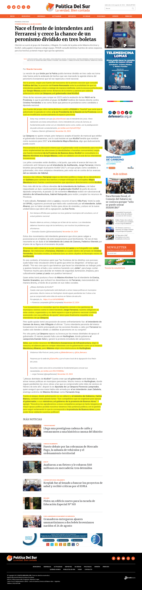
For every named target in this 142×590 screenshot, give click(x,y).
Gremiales (41, 16)
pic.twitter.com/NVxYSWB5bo (52, 371)
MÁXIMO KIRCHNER (41, 60)
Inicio (12, 16)
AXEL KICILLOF (31, 60)
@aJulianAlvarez (59, 119)
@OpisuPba (53, 359)
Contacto (88, 569)
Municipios (26, 16)
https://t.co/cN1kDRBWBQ (53, 299)
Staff (80, 569)
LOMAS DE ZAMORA (32, 59)
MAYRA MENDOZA (85, 60)
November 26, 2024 (63, 131)
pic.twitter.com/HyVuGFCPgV (69, 128)
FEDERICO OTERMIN (52, 60)
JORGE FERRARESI (56, 59)
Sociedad (86, 16)
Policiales (101, 16)
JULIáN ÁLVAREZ (71, 59)
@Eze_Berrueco (81, 352)
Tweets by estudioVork (115, 268)
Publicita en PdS (69, 569)
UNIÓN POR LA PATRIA (97, 60)
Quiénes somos (55, 569)
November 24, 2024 (70, 232)
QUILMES (63, 59)
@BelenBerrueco (66, 352)
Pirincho (128, 16)
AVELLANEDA (46, 59)
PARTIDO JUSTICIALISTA (95, 59)
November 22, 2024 (71, 302)
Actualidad (56, 16)
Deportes (72, 16)
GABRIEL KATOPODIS (74, 60)
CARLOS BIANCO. (63, 60)
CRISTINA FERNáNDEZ (82, 59)
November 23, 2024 (65, 374)
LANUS (40, 59)
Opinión (115, 16)
